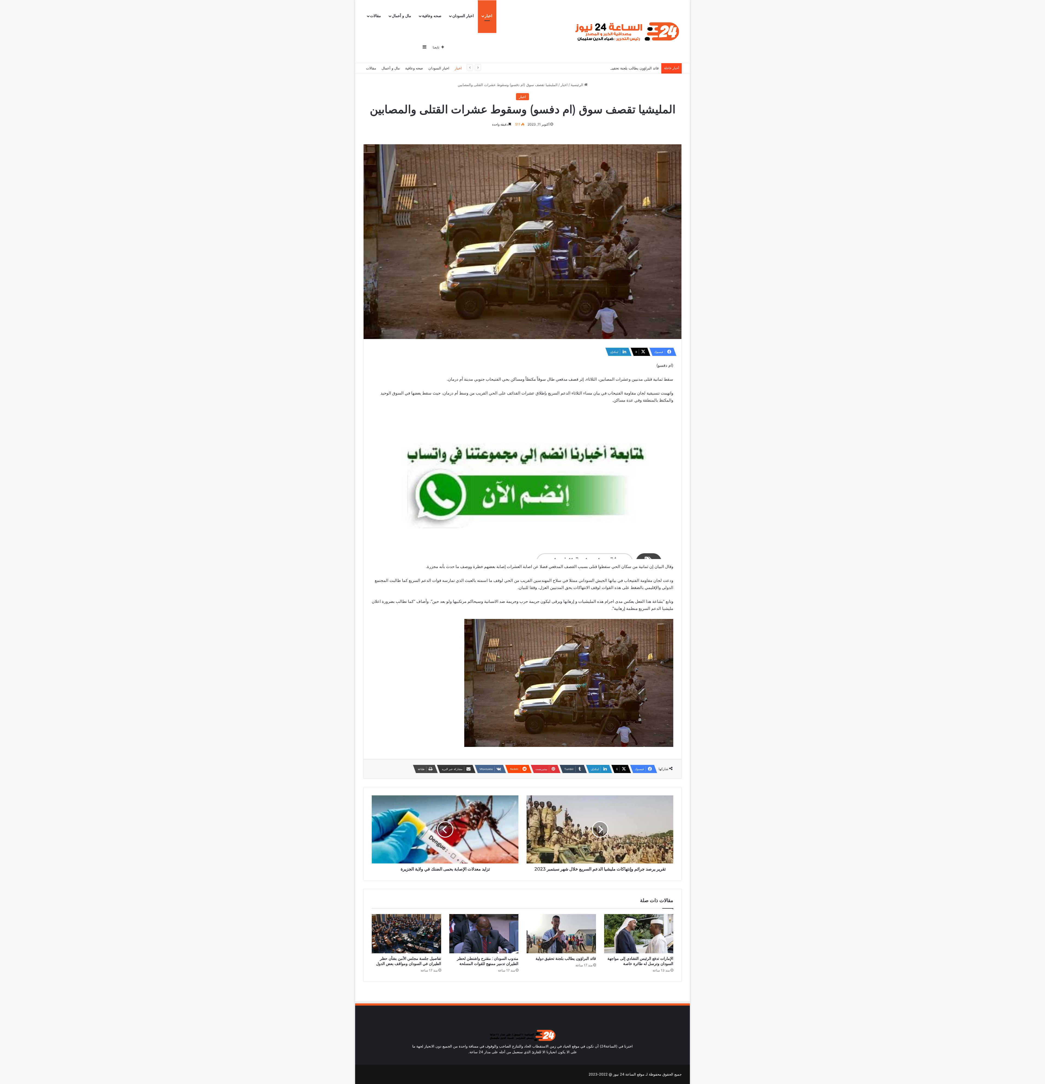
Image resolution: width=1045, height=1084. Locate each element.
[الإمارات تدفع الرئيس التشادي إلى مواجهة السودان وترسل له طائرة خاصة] (639, 933)
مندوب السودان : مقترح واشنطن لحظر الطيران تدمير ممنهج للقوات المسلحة (487, 961)
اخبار (488, 16)
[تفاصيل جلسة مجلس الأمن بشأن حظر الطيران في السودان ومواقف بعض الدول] (406, 933)
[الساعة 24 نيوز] (626, 32)
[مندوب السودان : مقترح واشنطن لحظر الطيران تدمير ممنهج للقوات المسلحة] (484, 933)
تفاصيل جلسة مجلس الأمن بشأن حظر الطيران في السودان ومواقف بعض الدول (408, 961)
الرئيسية (577, 85)
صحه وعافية (431, 16)
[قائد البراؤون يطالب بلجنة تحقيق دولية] (561, 933)
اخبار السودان (463, 16)
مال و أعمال (401, 16)
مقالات (375, 16)
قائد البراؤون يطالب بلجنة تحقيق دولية (630, 68)
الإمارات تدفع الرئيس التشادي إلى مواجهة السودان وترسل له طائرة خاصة (640, 961)
